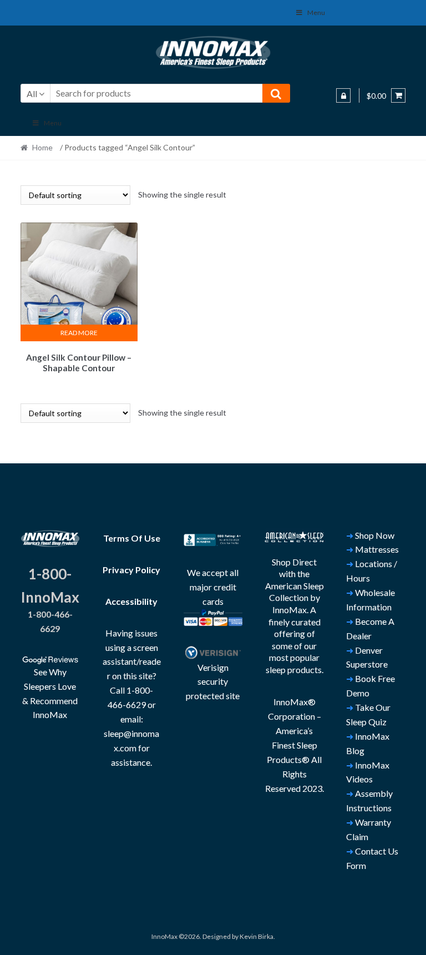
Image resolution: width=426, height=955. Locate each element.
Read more (79, 333)
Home (42, 147)
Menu (316, 12)
